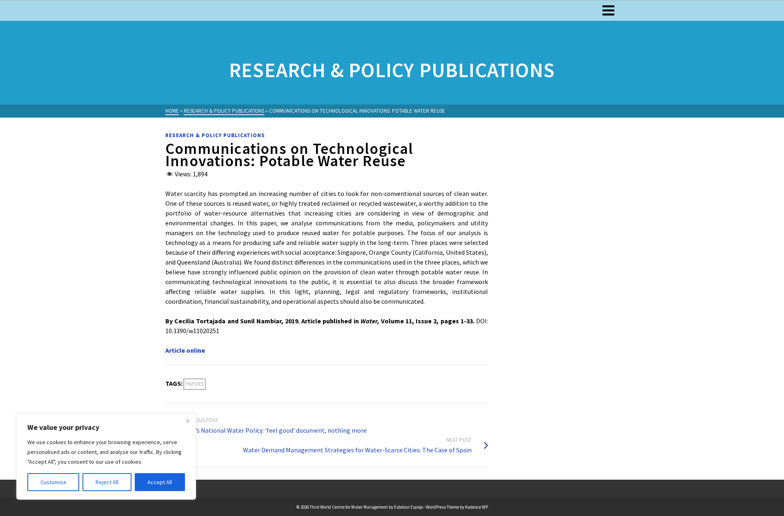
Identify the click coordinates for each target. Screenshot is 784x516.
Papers (194, 383)
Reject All (107, 482)
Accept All (159, 482)
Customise (53, 482)
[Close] (187, 421)
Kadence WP (476, 507)
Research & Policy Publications (215, 135)
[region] (106, 457)
